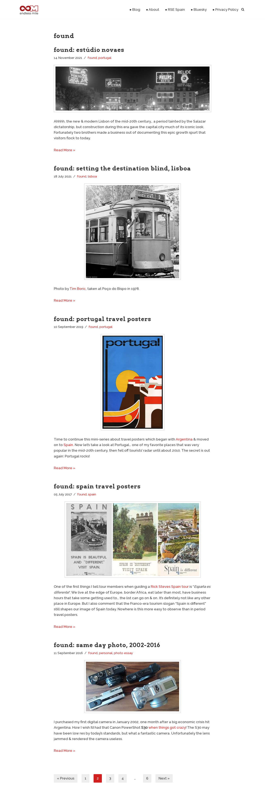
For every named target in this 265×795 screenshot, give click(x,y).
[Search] (242, 9)
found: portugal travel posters (102, 319)
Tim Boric (78, 289)
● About (152, 9)
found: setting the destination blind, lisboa (122, 168)
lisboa (92, 176)
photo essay (123, 653)
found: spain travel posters (97, 486)
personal (105, 653)
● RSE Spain (175, 9)
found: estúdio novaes (89, 49)
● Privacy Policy (225, 9)
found (92, 58)
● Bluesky (199, 9)
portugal (104, 58)
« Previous (65, 778)
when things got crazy (167, 727)
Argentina (184, 439)
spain (92, 494)
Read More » (64, 150)
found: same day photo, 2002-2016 (107, 645)
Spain (68, 445)
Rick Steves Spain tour (170, 586)
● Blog (134, 9)
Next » (164, 778)
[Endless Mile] (28, 9)
